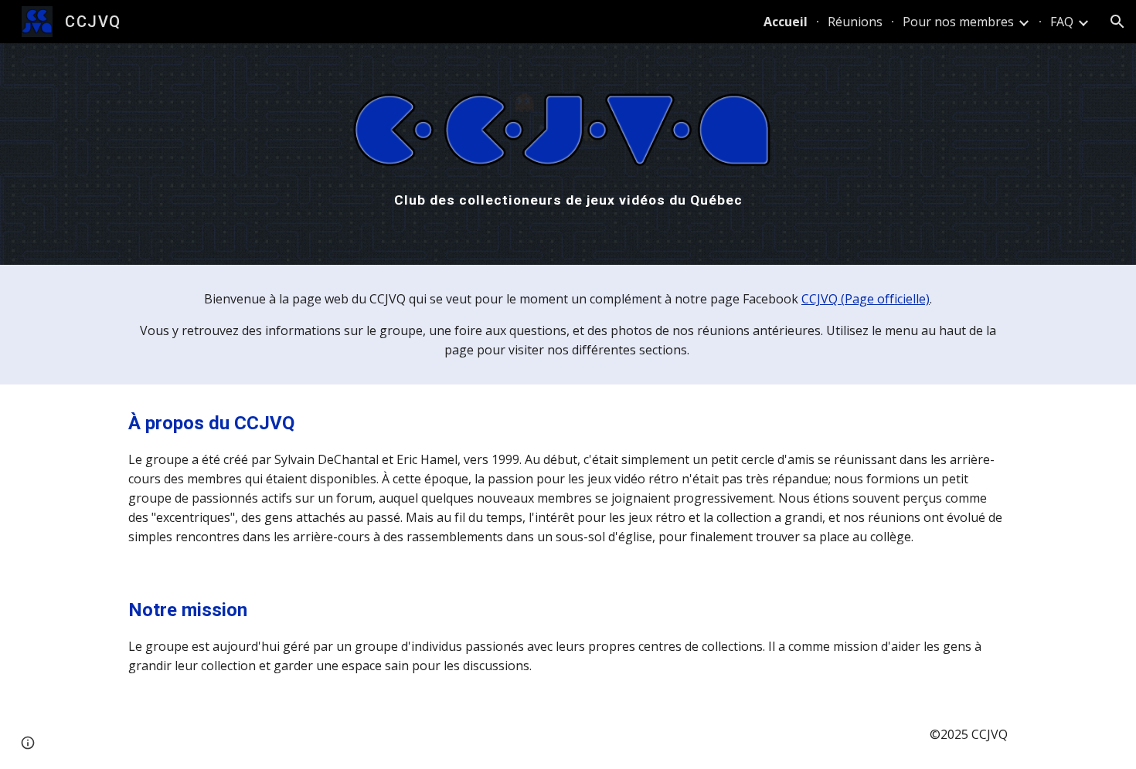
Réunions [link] (855, 21)
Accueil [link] (786, 21)
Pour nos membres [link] (958, 21)
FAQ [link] (1061, 21)
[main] (568, 200)
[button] (1117, 21)
